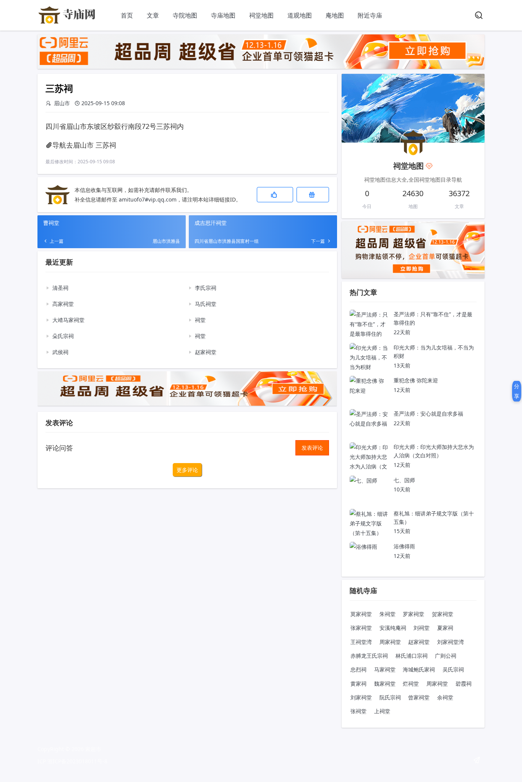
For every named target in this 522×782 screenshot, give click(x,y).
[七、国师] (363, 480)
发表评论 (312, 447)
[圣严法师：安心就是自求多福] (369, 423)
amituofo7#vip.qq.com (148, 199)
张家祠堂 (361, 627)
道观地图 (299, 15)
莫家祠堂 (361, 614)
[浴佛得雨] (363, 546)
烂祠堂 (411, 683)
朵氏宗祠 (63, 336)
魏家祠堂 (385, 683)
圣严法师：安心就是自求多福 (428, 413)
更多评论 (187, 469)
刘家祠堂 (361, 697)
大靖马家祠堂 (68, 320)
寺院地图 (185, 15)
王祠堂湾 (361, 641)
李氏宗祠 (205, 287)
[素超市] (68, 23)
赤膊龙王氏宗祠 (369, 655)
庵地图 (335, 15)
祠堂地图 (261, 15)
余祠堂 (445, 697)
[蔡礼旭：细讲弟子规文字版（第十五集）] (369, 533)
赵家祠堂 (205, 352)
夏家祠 (445, 627)
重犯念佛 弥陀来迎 (416, 380)
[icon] (477, 760)
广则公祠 (445, 655)
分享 (516, 390)
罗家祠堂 (413, 614)
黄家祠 (358, 683)
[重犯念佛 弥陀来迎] (369, 390)
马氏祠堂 (205, 303)
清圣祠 (60, 287)
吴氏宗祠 (453, 669)
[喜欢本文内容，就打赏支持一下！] (313, 194)
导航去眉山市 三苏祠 (84, 145)
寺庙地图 (223, 15)
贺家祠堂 (442, 614)
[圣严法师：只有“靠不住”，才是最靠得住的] (369, 333)
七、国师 (404, 480)
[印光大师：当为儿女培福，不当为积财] (369, 367)
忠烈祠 (358, 669)
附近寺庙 (370, 15)
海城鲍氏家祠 (419, 669)
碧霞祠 (464, 683)
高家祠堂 (63, 303)
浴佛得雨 (404, 546)
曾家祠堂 (419, 697)
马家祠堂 (385, 669)
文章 (153, 15)
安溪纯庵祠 (392, 627)
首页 (127, 15)
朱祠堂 (387, 614)
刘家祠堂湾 (450, 641)
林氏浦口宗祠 (412, 655)
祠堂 (200, 320)
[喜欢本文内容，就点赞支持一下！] (275, 194)
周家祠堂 (390, 641)
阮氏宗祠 (390, 697)
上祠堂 (382, 711)
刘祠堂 (421, 627)
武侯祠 (60, 352)
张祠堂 (358, 711)
